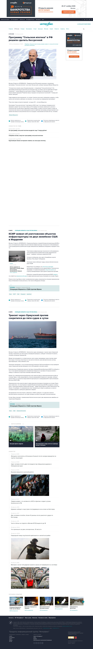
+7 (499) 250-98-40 (46, 628)
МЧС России (12, 183)
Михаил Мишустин (13, 115)
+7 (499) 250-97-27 (55, 628)
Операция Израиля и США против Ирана (26, 230)
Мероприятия (52, 617)
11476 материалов (29, 610)
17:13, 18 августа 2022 (19, 34)
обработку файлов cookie (67, 626)
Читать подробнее (17, 269)
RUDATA (35, 638)
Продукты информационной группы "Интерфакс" (29, 632)
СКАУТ (10, 638)
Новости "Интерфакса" (37, 636)
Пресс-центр (28, 617)
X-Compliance (12, 637)
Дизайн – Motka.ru (71, 643)
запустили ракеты (50, 270)
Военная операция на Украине (30, 607)
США (18, 294)
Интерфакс (46, 24)
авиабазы (29, 294)
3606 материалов (14, 610)
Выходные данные (71, 642)
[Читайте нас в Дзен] (34, 643)
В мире (22, 29)
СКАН (34, 637)
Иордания (23, 294)
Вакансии (34, 617)
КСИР (14, 294)
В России (17, 29)
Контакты (11, 617)
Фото (67, 29)
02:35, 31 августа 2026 (42, 230)
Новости (56, 29)
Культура (40, 29)
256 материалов (43, 610)
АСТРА (10, 641)
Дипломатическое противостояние (45, 607)
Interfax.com (22, 19)
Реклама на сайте (43, 617)
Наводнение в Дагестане (74, 607)
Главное (11, 29)
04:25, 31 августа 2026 (42, 312)
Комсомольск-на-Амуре (32, 183)
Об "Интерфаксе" (14, 19)
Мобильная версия (5, 19)
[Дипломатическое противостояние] (46, 605)
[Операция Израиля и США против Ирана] (16, 605)
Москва (46, 29)
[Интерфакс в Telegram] (36, 643)
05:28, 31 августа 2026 (19, 150)
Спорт (35, 29)
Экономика (29, 29)
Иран (10, 294)
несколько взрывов (47, 266)
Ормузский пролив (21, 410)
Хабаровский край (20, 183)
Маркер (10, 640)
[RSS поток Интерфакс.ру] (40, 643)
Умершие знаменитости (61, 607)
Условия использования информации (75, 640)
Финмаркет (38, 19)
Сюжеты (62, 29)
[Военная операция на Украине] (31, 605)
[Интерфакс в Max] (42, 643)
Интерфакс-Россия (30, 19)
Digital (51, 29)
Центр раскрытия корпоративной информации (42, 640)
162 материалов (73, 610)
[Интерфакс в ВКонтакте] (38, 643)
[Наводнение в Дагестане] (76, 605)
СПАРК (10, 636)
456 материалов (58, 608)
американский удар (22, 276)
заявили (55, 274)
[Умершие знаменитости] (61, 605)
